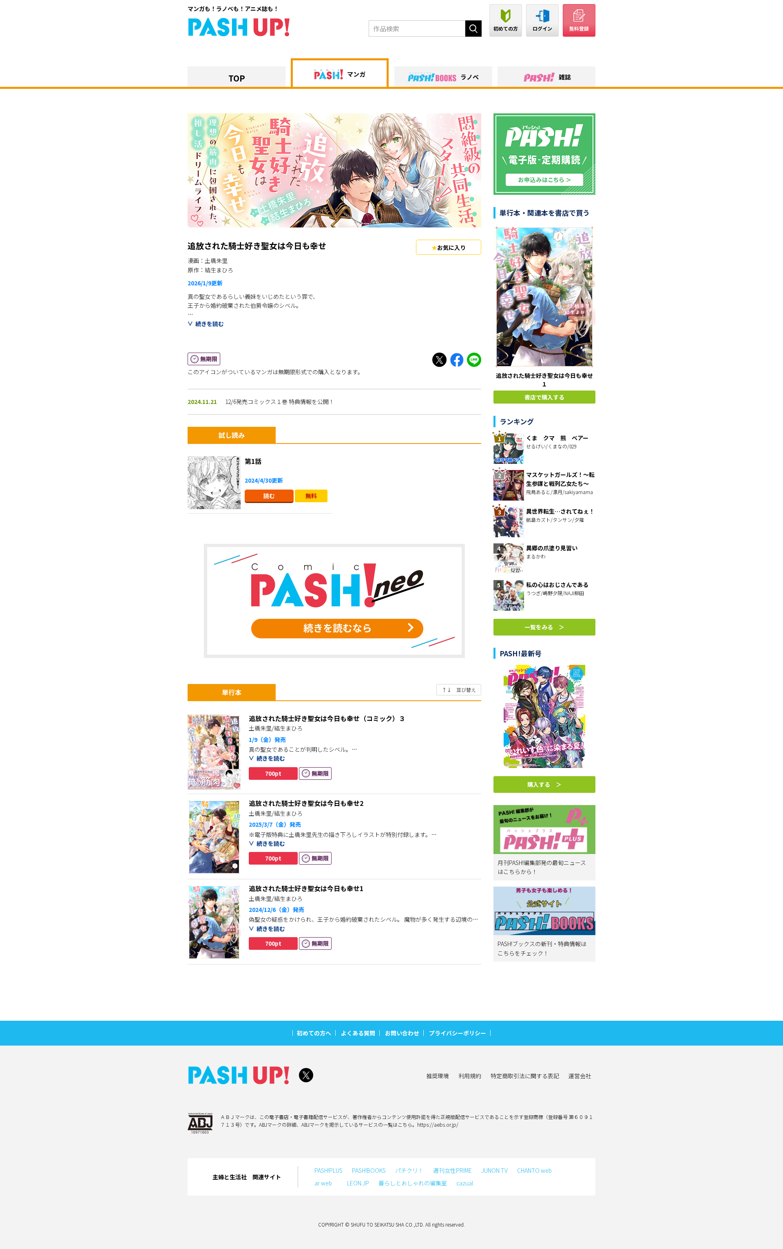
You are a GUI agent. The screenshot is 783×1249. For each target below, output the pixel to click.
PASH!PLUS (328, 1170)
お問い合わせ (402, 1033)
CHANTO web (534, 1170)
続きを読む (209, 324)
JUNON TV (494, 1170)
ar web (326, 1183)
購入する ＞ (544, 784)
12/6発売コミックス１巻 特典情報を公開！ (279, 401)
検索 (473, 28)
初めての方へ (314, 1033)
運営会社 (579, 1076)
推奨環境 (437, 1076)
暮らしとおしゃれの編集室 (412, 1183)
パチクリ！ (409, 1170)
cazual (464, 1183)
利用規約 (469, 1076)
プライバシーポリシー (457, 1033)
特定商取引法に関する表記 (525, 1076)
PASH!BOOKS (369, 1170)
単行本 (231, 692)
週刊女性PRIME (452, 1170)
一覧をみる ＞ (544, 627)
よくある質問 (358, 1033)
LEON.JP (358, 1183)
